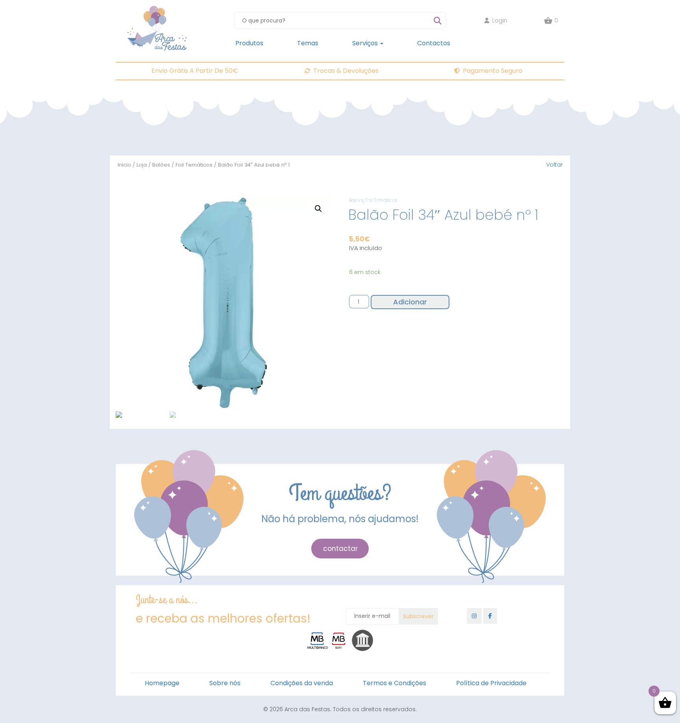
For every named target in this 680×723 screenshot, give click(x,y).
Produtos (249, 43)
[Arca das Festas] (157, 10)
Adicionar (410, 302)
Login (499, 20)
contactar (340, 548)
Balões (161, 165)
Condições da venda (301, 683)
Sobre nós (224, 683)
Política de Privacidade (491, 683)
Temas (307, 43)
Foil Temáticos (194, 165)
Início (124, 165)
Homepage (162, 683)
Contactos (433, 43)
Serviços (365, 43)
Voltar (554, 165)
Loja (142, 165)
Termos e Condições (394, 683)
